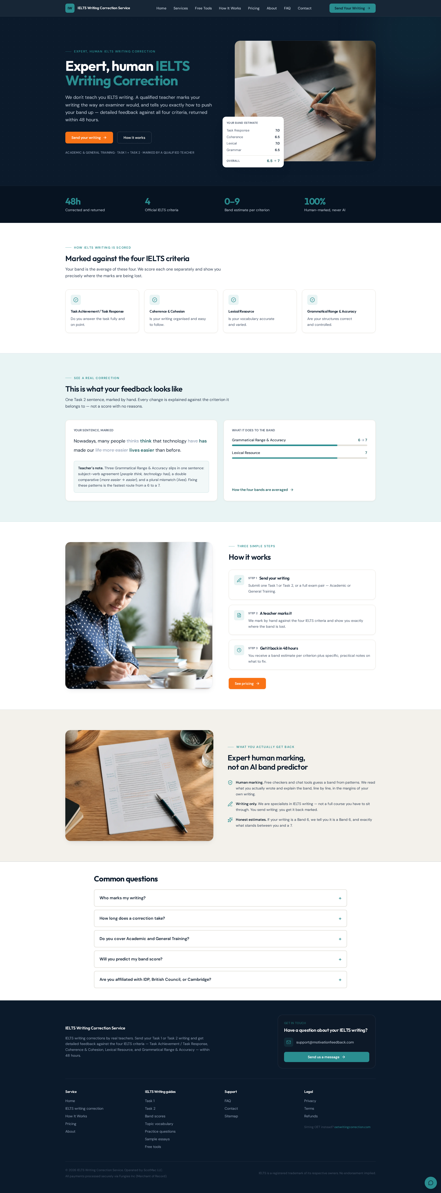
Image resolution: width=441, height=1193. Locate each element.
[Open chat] (431, 1183)
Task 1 (149, 1100)
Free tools (153, 1146)
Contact (305, 8)
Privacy (310, 1100)
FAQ (287, 8)
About (272, 8)
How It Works (230, 8)
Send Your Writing (350, 8)
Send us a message (323, 1057)
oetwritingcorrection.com (352, 1127)
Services (181, 8)
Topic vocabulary (159, 1123)
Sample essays (157, 1139)
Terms (309, 1108)
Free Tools (203, 8)
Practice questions (160, 1131)
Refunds (311, 1116)
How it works (134, 137)
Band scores (155, 1116)
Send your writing (86, 137)
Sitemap (231, 1116)
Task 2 (150, 1108)
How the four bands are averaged (260, 489)
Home (161, 8)
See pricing (244, 683)
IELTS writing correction (84, 1108)
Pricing (254, 8)
